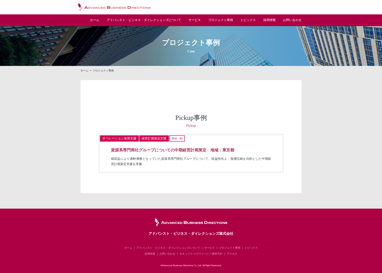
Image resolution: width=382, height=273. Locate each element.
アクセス (232, 253)
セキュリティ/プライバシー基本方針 (201, 253)
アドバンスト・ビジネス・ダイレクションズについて (168, 247)
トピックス (248, 20)
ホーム (94, 20)
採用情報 (269, 20)
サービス (194, 20)
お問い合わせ (292, 20)
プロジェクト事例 (220, 20)
